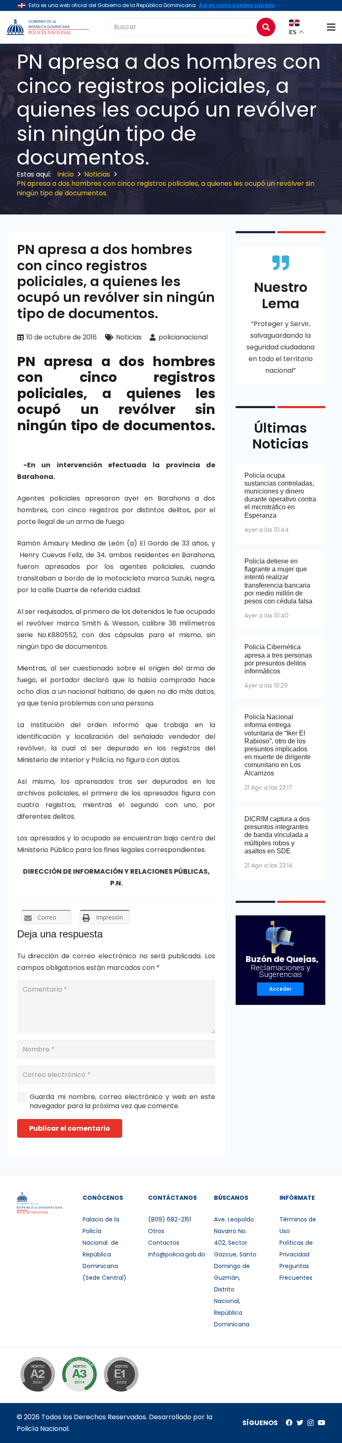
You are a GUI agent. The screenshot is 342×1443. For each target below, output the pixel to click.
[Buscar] (265, 26)
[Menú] (331, 27)
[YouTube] (321, 1422)
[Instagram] (310, 1423)
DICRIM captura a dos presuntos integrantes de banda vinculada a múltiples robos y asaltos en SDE (277, 835)
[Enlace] (49, 27)
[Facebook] (289, 1422)
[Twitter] (300, 1422)
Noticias (129, 337)
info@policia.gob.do (176, 1254)
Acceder (280, 989)
